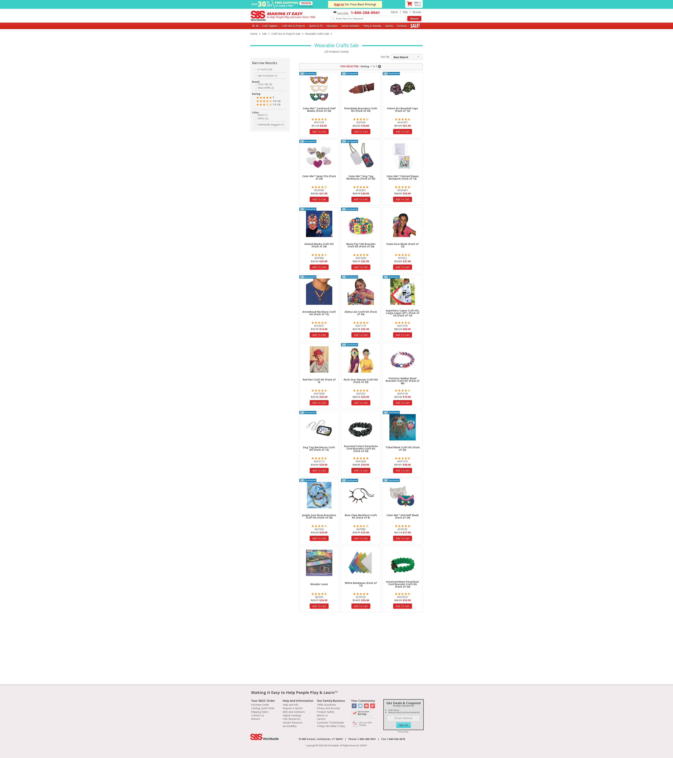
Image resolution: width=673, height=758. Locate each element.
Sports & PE (316, 25)
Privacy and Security (328, 708)
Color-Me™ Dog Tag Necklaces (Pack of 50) (360, 177)
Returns (255, 719)
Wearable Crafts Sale (317, 33)
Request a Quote (292, 708)
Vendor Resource (292, 722)
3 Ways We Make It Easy (331, 726)
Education (332, 25)
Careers (321, 719)
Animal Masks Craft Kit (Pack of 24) (319, 245)
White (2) (263, 118)
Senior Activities (350, 25)
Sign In (339, 4)
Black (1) (263, 114)
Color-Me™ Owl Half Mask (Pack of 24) (402, 516)
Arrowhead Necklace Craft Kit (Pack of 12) (319, 313)
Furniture (402, 25)
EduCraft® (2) (266, 87)
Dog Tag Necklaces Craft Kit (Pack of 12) (319, 448)
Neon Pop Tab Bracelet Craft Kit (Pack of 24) (360, 245)
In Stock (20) (265, 69)
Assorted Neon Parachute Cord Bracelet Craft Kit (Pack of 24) (402, 584)
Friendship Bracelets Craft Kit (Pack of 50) (360, 109)
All (257, 25)
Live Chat (343, 13)
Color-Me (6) (265, 84)
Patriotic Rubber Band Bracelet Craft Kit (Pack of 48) (402, 381)
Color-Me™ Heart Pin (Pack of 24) (319, 177)
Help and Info (290, 704)
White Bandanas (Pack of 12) (361, 584)
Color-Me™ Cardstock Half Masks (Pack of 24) (319, 109)
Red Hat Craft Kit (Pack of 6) (319, 381)
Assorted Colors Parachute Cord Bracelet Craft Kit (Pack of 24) (361, 448)
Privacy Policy (403, 731)
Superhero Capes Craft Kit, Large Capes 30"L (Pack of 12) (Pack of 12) (402, 313)
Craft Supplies (270, 25)
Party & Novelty (372, 25)
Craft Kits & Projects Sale (286, 33)
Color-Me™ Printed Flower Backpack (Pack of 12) (402, 177)
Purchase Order (260, 704)
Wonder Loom (319, 584)
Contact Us (257, 715)
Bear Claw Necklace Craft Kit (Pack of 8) (361, 516)
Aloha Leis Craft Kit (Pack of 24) (361, 313)
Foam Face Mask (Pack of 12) (402, 245)
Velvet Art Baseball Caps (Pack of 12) (402, 109)
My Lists (417, 11)
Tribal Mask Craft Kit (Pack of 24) (402, 448)
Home (253, 33)
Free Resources (291, 719)
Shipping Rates (259, 712)
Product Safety (325, 712)
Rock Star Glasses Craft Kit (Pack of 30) (361, 381)
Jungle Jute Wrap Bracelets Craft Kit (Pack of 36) (319, 516)
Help (405, 11)
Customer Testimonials (330, 722)
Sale (415, 25)
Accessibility (290, 726)
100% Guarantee (326, 704)
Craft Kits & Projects (293, 25)
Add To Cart (319, 131)
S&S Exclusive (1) (267, 75)
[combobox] (407, 57)
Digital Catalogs (292, 715)
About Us (322, 715)
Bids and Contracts (294, 712)
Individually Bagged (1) (271, 124)
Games (389, 25)
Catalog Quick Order (263, 708)
